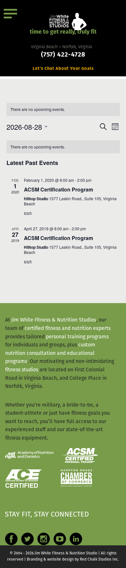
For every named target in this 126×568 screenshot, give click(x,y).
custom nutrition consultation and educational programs (50, 353)
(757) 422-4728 (63, 55)
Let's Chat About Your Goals (63, 69)
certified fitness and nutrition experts (67, 328)
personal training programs (77, 337)
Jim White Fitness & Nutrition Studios (53, 320)
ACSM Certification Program (58, 189)
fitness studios (21, 370)
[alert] (63, 109)
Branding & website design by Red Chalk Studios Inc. (73, 560)
